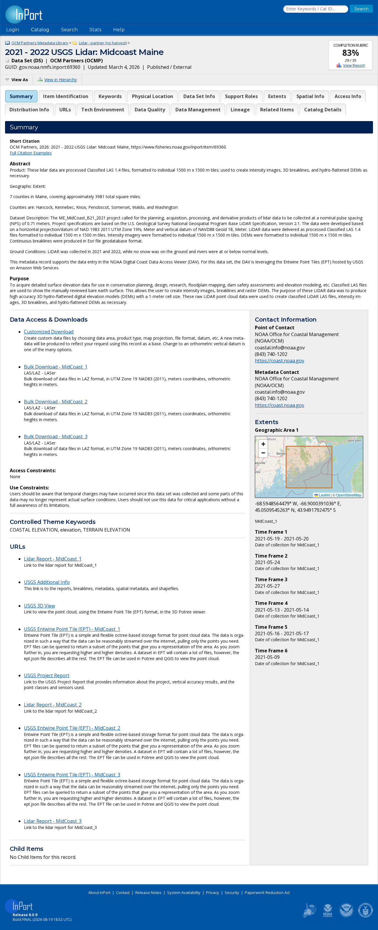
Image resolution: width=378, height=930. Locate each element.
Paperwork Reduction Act (267, 892)
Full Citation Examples (31, 153)
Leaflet (324, 494)
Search (69, 29)
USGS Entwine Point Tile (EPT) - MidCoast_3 (72, 774)
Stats (95, 29)
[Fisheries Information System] (309, 916)
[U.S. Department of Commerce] (365, 916)
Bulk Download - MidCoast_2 (55, 401)
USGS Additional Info (47, 582)
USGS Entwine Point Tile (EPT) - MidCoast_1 (72, 629)
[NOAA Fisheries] (327, 916)
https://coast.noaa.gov (279, 360)
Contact (123, 892)
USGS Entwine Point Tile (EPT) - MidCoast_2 (72, 728)
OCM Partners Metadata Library (40, 42)
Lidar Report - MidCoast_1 (53, 559)
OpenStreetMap (348, 494)
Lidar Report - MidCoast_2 (53, 704)
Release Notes (148, 892)
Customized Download (49, 331)
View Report (354, 65)
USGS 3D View (39, 605)
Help (119, 29)
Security (232, 892)
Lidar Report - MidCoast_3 (53, 821)
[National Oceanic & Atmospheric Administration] (346, 916)
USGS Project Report (46, 675)
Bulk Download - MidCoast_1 (55, 367)
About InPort (99, 892)
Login (12, 29)
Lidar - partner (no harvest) (103, 42)
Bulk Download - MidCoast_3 (55, 436)
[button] (263, 444)
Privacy (212, 892)
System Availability (184, 892)
